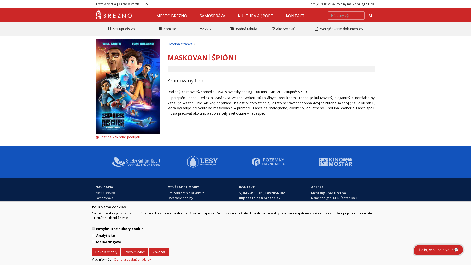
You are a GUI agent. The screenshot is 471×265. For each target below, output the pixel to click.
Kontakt (295, 16)
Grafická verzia (129, 4)
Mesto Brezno (172, 16)
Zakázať (159, 252)
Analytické (105, 235)
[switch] (93, 228)
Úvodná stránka (180, 44)
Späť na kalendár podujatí (119, 137)
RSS (145, 4)
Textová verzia (106, 4)
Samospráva (212, 16)
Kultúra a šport (255, 16)
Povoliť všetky (106, 252)
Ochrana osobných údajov (132, 259)
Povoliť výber (135, 252)
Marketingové (108, 242)
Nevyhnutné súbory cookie (120, 228)
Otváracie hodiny (180, 198)
